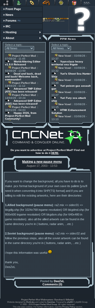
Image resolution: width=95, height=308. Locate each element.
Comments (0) (52, 284)
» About (8, 38)
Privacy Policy (68, 307)
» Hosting (10, 32)
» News (8, 14)
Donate (75, 3)
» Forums (9, 20)
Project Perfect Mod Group (45, 304)
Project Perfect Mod (23, 55)
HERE (55, 152)
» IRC (7, 26)
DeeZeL (59, 281)
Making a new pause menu (42, 162)
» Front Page (12, 9)
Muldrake (30, 302)
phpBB (70, 302)
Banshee (51, 302)
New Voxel (64, 55)
